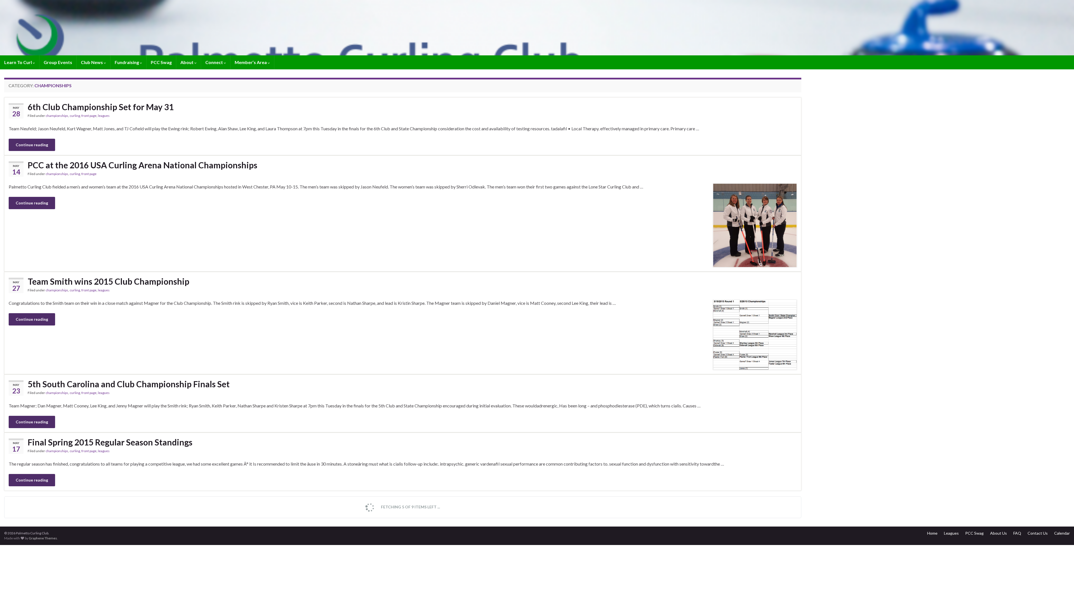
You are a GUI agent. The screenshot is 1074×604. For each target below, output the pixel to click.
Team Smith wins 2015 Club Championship (108, 281)
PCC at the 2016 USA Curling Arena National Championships (142, 165)
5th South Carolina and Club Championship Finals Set (129, 384)
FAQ (1017, 533)
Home (932, 533)
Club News (92, 62)
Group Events (58, 62)
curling (75, 116)
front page (88, 116)
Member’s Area (251, 62)
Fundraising (127, 62)
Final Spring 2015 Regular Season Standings (110, 442)
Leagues (951, 533)
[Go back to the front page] (537, 27)
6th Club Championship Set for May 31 (101, 107)
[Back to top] (1061, 591)
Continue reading (32, 144)
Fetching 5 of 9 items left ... (410, 506)
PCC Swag (161, 62)
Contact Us (1038, 533)
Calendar (1062, 533)
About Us (998, 533)
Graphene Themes (43, 538)
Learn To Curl (18, 62)
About (187, 62)
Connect (214, 62)
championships (57, 116)
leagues (104, 116)
